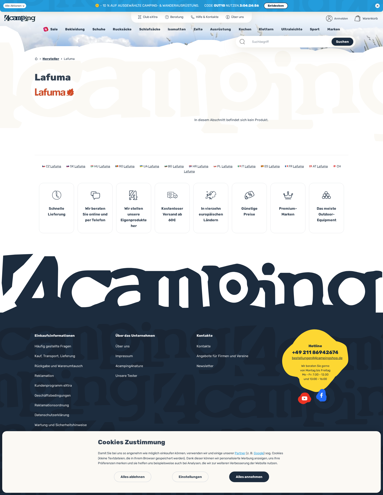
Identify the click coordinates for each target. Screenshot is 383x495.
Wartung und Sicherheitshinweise (61, 425)
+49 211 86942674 (315, 352)
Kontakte (204, 346)
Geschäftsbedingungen (53, 395)
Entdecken (276, 5)
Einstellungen (190, 477)
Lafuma (55, 166)
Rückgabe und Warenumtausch (59, 366)
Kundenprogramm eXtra (53, 385)
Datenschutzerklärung (52, 415)
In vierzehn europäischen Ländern (211, 214)
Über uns (122, 346)
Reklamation (44, 376)
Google (259, 453)
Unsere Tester (126, 376)
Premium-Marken (288, 211)
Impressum (124, 356)
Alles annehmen (249, 477)
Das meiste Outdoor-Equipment (326, 214)
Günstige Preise (249, 211)
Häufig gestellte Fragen (53, 346)
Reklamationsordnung (52, 405)
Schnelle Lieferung (56, 211)
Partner (240, 453)
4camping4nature (129, 366)
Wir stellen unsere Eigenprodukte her (134, 217)
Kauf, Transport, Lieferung (55, 356)
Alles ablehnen (133, 477)
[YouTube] (304, 398)
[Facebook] (321, 395)
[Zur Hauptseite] (19, 18)
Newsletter (205, 366)
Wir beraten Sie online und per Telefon (95, 214)
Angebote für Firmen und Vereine (222, 356)
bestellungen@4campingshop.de (317, 358)
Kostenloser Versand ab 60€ (172, 214)
